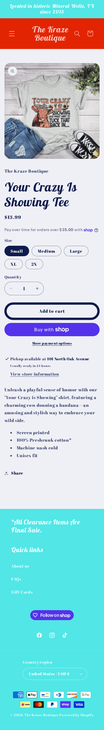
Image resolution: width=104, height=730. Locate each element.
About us (20, 566)
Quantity (12, 277)
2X (34, 264)
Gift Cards (22, 592)
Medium (46, 251)
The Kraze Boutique (41, 715)
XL (14, 264)
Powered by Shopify (76, 715)
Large (76, 251)
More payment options (52, 343)
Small (17, 251)
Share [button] (17, 473)
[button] (11, 33)
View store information (34, 374)
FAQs (16, 579)
